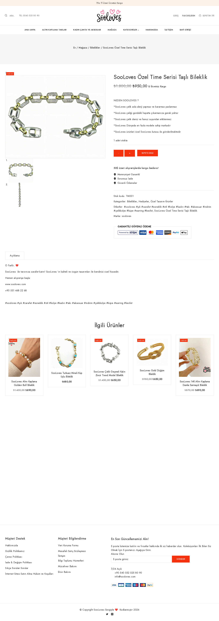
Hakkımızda (152, 29)
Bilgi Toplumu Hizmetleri (71, 560)
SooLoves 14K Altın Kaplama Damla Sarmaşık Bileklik (195, 383)
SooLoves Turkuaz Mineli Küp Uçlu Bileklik (66, 374)
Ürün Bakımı (64, 572)
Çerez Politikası (13, 556)
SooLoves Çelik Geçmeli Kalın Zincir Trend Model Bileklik (109, 373)
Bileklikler (132, 201)
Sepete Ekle (147, 153)
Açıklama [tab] (15, 255)
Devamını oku (66, 387)
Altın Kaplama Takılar (54, 29)
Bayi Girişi (185, 29)
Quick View (38, 342)
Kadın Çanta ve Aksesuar (87, 29)
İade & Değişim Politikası (18, 562)
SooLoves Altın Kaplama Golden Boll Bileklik (24, 383)
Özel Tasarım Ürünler (162, 201)
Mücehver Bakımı (67, 566)
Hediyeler (144, 201)
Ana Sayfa (30, 29)
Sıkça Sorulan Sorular (16, 568)
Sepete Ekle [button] (24, 396)
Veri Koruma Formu (68, 545)
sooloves (126, 216)
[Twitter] (107, 614)
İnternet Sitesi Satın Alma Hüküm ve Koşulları (29, 574)
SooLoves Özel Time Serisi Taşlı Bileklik (175, 210)
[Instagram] (112, 614)
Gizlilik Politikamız (14, 551)
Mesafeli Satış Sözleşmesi (72, 551)
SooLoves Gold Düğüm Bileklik (152, 372)
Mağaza (112, 29)
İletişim (169, 29)
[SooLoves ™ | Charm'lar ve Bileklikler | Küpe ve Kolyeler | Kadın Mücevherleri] (109, 15)
